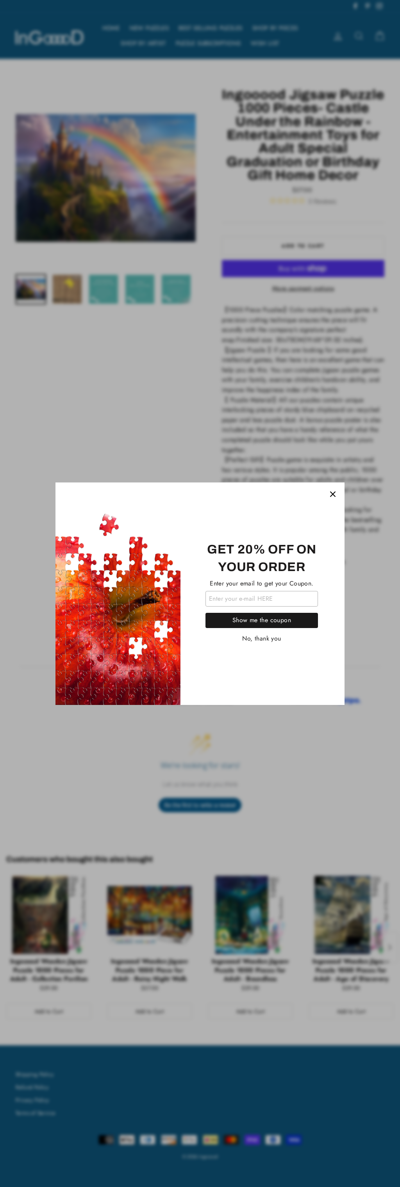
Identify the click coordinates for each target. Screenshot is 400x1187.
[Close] (332, 494)
